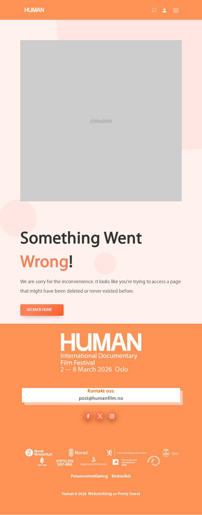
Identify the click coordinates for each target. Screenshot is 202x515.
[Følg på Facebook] (88, 416)
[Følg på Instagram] (111, 416)
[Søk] (154, 11)
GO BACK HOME (39, 310)
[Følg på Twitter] (99, 416)
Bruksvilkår (121, 476)
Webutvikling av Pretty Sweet (114, 494)
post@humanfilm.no (101, 398)
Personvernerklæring (89, 476)
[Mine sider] (164, 10)
